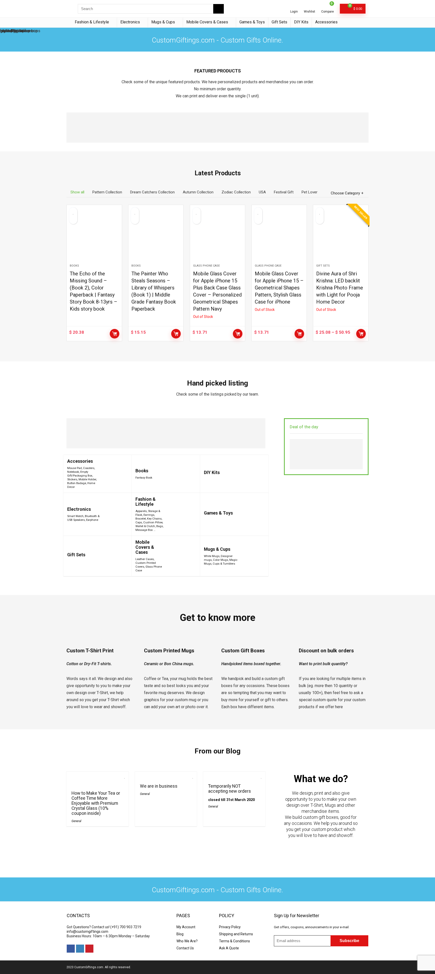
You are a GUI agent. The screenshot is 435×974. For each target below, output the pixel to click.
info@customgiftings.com (87, 931)
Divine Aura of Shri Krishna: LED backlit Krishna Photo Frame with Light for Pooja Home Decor (339, 288)
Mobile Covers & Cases (207, 22)
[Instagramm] (80, 949)
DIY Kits (301, 22)
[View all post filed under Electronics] (116, 514)
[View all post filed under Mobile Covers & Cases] (179, 556)
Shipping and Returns (236, 934)
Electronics (130, 22)
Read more (237, 333)
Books (74, 265)
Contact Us (185, 948)
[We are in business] (166, 775)
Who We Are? (187, 941)
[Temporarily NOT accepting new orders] (234, 775)
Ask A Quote (229, 948)
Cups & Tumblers (224, 563)
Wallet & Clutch (145, 526)
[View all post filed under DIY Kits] (255, 473)
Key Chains (154, 518)
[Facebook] (71, 949)
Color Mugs (220, 560)
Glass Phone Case (206, 265)
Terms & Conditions (234, 941)
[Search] (218, 9)
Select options (361, 333)
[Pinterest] (89, 949)
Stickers (72, 479)
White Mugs (212, 556)
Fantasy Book (143, 477)
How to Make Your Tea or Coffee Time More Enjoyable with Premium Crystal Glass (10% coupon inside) (95, 803)
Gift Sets (279, 22)
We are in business (158, 786)
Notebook (73, 472)
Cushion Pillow (152, 522)
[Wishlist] (309, 6)
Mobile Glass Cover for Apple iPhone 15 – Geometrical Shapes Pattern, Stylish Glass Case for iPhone (279, 288)
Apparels (141, 511)
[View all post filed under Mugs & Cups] (252, 556)
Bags (159, 526)
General (76, 821)
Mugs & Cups (163, 22)
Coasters (88, 468)
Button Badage (76, 483)
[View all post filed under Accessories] (115, 474)
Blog (180, 934)
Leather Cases (144, 559)
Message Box (144, 530)
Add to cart (114, 333)
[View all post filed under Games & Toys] (251, 514)
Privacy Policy (230, 927)
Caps (138, 522)
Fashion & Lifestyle (92, 22)
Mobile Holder (87, 479)
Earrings (148, 515)
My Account (185, 927)
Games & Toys (252, 22)
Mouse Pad (74, 468)
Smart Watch (75, 516)
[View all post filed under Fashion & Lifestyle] (181, 514)
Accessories (326, 22)
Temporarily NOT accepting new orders (229, 789)
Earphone (92, 520)
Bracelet (140, 518)
